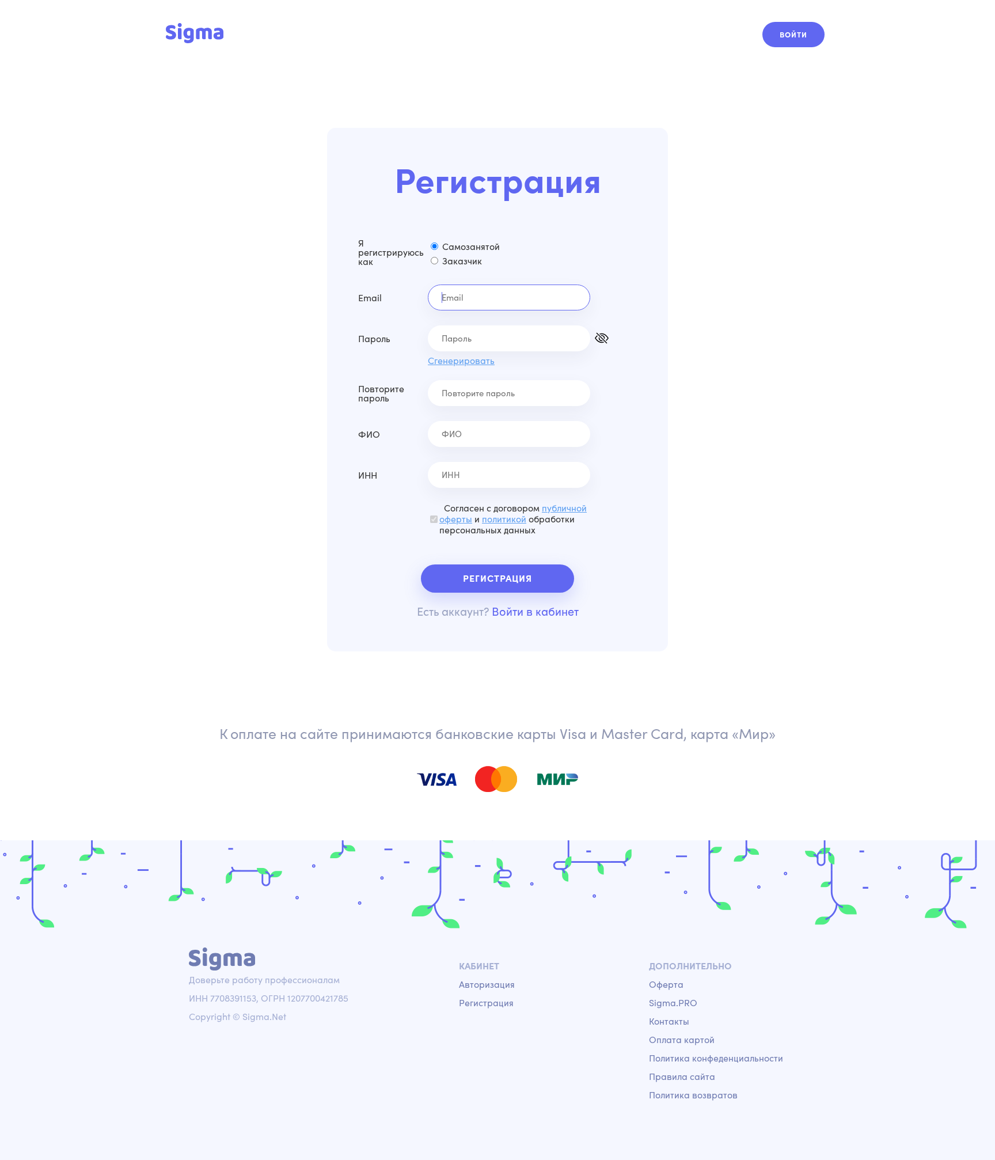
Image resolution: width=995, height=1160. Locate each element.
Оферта (666, 984)
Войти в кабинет (535, 611)
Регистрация (497, 578)
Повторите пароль (381, 393)
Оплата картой (682, 1039)
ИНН (367, 475)
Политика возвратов (693, 1095)
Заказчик (462, 261)
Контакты (669, 1021)
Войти (793, 34)
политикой (504, 519)
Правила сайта (682, 1076)
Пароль (374, 338)
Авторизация (487, 984)
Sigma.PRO (673, 1003)
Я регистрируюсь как (391, 252)
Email (370, 298)
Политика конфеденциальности (716, 1058)
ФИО (369, 434)
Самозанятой (471, 246)
